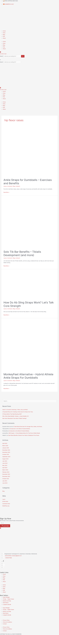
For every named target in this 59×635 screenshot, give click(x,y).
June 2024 (4, 463)
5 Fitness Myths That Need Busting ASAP (12, 414)
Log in (3, 499)
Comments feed (6, 503)
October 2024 (5, 454)
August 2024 (5, 458)
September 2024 (6, 456)
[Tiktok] (3, 567)
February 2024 (5, 472)
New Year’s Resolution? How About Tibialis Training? (14, 418)
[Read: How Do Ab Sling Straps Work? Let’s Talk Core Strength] (25, 284)
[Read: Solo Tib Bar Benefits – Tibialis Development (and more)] (29, 222)
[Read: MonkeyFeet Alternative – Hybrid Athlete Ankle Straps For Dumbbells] (29, 345)
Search (1, 56)
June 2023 (4, 483)
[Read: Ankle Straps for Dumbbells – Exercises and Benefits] (29, 151)
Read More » (6, 192)
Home (4, 31)
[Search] (22, 56)
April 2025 (4, 443)
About (4, 38)
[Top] (0, 528)
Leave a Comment (8, 186)
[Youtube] (4, 565)
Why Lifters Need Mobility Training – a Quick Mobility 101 (15, 416)
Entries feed (5, 501)
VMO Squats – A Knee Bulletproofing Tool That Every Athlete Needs (24, 433)
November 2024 (6, 452)
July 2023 (4, 480)
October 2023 (5, 478)
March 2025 (5, 445)
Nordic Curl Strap (7, 600)
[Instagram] (3, 563)
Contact (5, 623)
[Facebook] (3, 561)
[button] (29, 60)
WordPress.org (5, 505)
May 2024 (4, 465)
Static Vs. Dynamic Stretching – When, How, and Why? (15, 409)
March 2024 (5, 469)
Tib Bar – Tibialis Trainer (8, 599)
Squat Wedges (6, 597)
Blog (4, 34)
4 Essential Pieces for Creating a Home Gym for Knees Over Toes (17, 411)
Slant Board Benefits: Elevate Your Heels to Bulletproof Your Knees (23, 435)
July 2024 (4, 461)
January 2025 (5, 447)
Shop (4, 32)
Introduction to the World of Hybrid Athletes (20, 428)
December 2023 (6, 474)
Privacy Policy (6, 620)
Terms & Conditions (7, 622)
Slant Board (5, 602)
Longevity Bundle (7, 604)
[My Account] (0, 52)
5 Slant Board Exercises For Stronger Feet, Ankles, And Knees (28, 426)
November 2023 (6, 476)
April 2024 (4, 467)
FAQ (4, 36)
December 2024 (6, 450)
